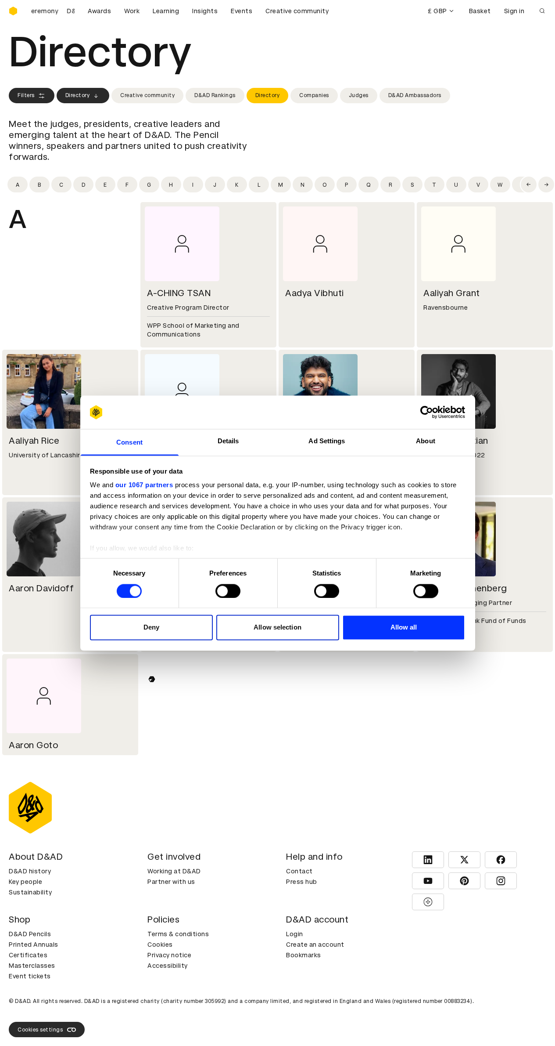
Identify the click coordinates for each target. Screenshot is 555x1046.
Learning (166, 10)
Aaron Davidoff (41, 588)
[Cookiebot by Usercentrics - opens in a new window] (426, 412)
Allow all (403, 627)
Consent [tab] (129, 442)
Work (132, 10)
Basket (480, 10)
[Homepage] (13, 11)
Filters (26, 95)
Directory (77, 95)
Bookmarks (303, 955)
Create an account (315, 944)
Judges (359, 95)
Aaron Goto (33, 745)
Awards (99, 10)
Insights (205, 10)
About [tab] (425, 441)
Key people (25, 881)
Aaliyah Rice (34, 440)
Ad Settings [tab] (326, 441)
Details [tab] (228, 441)
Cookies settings (40, 1030)
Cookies (160, 944)
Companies (314, 95)
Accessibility (167, 965)
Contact (299, 871)
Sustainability (30, 892)
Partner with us (171, 881)
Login (294, 933)
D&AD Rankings (215, 95)
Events (241, 10)
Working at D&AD (174, 871)
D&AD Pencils (30, 933)
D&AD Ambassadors (414, 95)
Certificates (28, 955)
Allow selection (277, 627)
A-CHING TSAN (179, 293)
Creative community (297, 10)
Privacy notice (169, 955)
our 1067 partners (144, 485)
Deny (151, 627)
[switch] (227, 591)
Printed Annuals (33, 944)
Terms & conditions (178, 933)
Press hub (301, 881)
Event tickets (30, 976)
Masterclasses (32, 965)
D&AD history (30, 871)
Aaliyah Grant (451, 293)
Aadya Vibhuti (314, 293)
